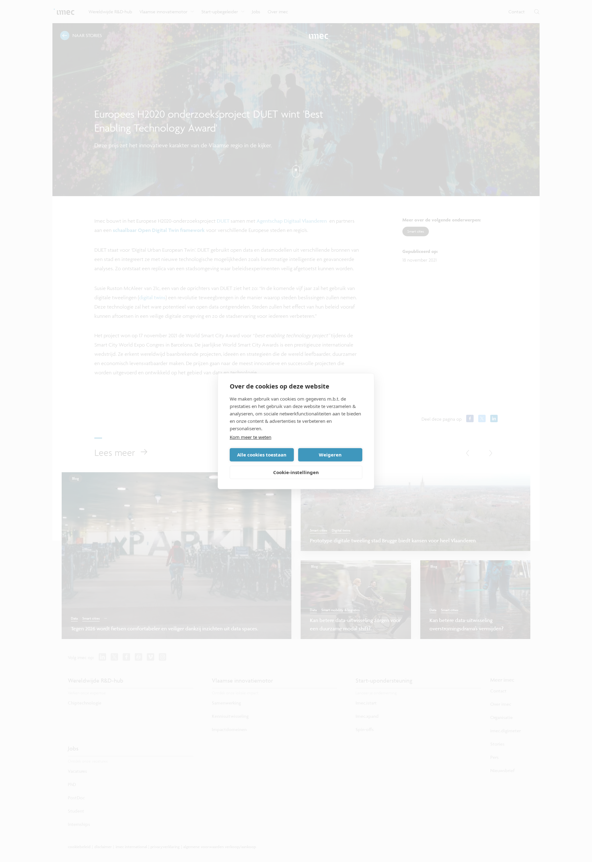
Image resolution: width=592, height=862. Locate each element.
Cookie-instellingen (296, 472)
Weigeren (330, 455)
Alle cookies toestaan (261, 455)
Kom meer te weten (250, 437)
